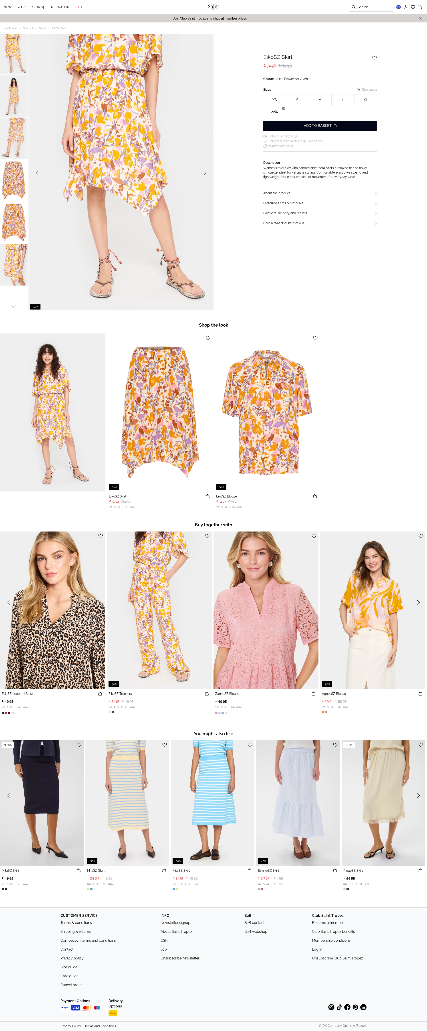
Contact (66, 949)
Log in (317, 949)
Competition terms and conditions (88, 940)
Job (164, 949)
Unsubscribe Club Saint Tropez (337, 958)
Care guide (69, 976)
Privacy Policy (70, 1026)
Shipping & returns (75, 931)
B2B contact (254, 923)
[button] (320, 193)
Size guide (369, 89)
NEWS (8, 7)
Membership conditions (331, 940)
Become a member (328, 923)
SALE (79, 7)
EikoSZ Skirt (59, 28)
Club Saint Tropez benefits (333, 931)
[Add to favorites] (374, 58)
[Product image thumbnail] (14, 53)
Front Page (10, 28)
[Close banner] (420, 18)
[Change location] (398, 7)
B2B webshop (255, 931)
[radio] (274, 100)
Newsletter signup (175, 923)
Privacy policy (72, 958)
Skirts (42, 28)
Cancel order (71, 985)
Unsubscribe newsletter (180, 958)
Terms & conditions (76, 923)
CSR (164, 940)
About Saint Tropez (176, 931)
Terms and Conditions (100, 1026)
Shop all (28, 28)
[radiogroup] (320, 105)
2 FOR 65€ (39, 7)
